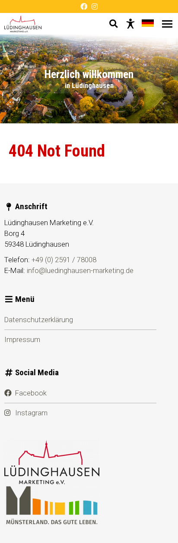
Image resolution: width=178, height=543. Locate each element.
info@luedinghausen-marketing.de (80, 270)
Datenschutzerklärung (38, 319)
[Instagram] (95, 6)
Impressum (22, 339)
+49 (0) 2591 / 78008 (64, 259)
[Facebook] (83, 6)
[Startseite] (22, 23)
